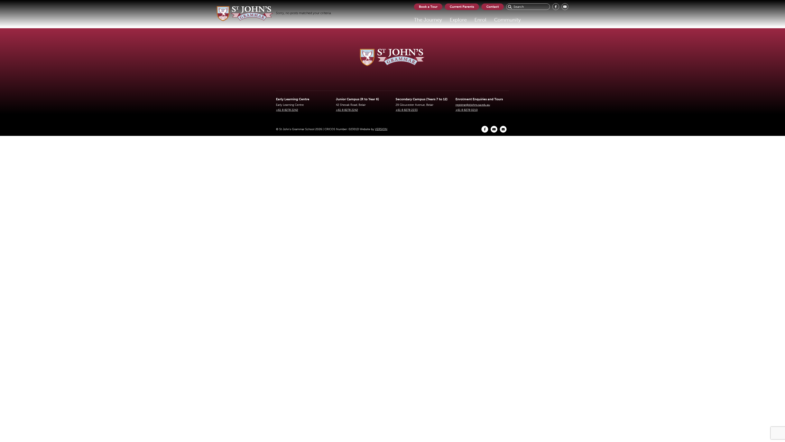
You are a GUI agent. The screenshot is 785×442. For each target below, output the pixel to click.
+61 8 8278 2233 (407, 110)
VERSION (381, 129)
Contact (492, 7)
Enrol (480, 20)
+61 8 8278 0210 (466, 110)
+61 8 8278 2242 (287, 110)
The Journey (428, 20)
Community (507, 20)
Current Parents (462, 7)
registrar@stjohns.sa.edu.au (472, 105)
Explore (458, 20)
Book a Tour (428, 7)
